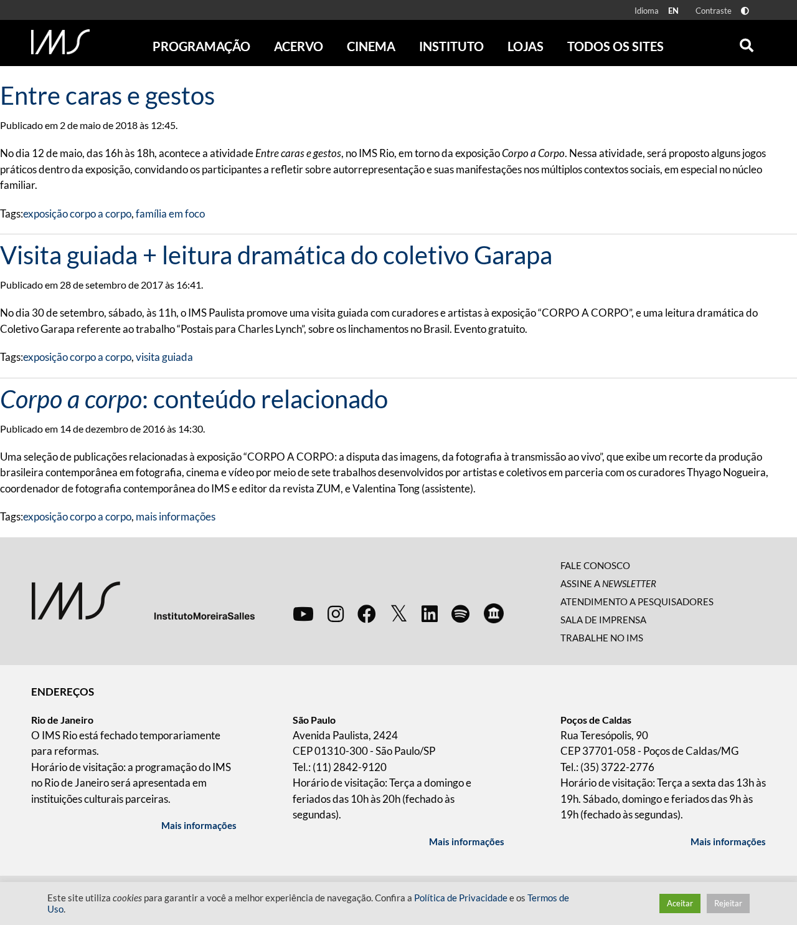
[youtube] (303, 613)
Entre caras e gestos (107, 95)
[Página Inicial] (60, 42)
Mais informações (199, 825)
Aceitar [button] (680, 903)
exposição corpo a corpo (77, 213)
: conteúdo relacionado (194, 399)
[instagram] (336, 613)
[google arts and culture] (493, 613)
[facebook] (366, 613)
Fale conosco (595, 565)
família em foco (170, 213)
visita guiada (164, 356)
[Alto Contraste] (745, 11)
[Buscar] (746, 42)
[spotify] (460, 613)
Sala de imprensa (603, 619)
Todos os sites (615, 46)
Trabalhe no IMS (601, 637)
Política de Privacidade (460, 898)
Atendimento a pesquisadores (637, 601)
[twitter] (399, 614)
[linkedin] (430, 613)
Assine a (608, 583)
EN (673, 11)
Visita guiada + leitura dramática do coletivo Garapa (276, 255)
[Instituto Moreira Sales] (143, 600)
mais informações (175, 516)
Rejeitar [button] (728, 903)
